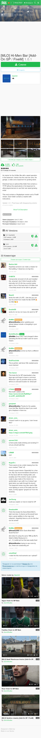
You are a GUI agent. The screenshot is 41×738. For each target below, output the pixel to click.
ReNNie (11, 319)
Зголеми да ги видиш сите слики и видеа (20, 159)
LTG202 (11, 389)
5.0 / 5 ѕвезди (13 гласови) (8, 170)
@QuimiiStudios (14, 322)
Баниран (17, 389)
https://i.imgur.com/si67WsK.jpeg (20, 433)
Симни (22, 64)
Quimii (14, 75)
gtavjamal (12, 404)
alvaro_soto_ (13, 418)
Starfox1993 (13, 264)
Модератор (18, 319)
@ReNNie (12, 336)
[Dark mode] (35, 2)
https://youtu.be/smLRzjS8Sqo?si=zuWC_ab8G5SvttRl (20, 395)
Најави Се (26, 564)
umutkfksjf (12, 553)
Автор (22, 334)
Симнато (7, 165)
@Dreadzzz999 (14, 530)
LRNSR (11, 452)
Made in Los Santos (7, 731)
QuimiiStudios (14, 334)
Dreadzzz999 (13, 509)
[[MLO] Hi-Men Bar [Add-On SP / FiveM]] (20, 127)
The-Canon (13, 373)
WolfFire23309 (14, 360)
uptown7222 (13, 440)
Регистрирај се (8, 566)
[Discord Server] (13, 78)
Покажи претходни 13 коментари (20, 259)
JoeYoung (12, 499)
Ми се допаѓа (19, 165)
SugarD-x (12, 463)
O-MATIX (12, 276)
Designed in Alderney (8, 729)
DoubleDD (12, 309)
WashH (11, 295)
